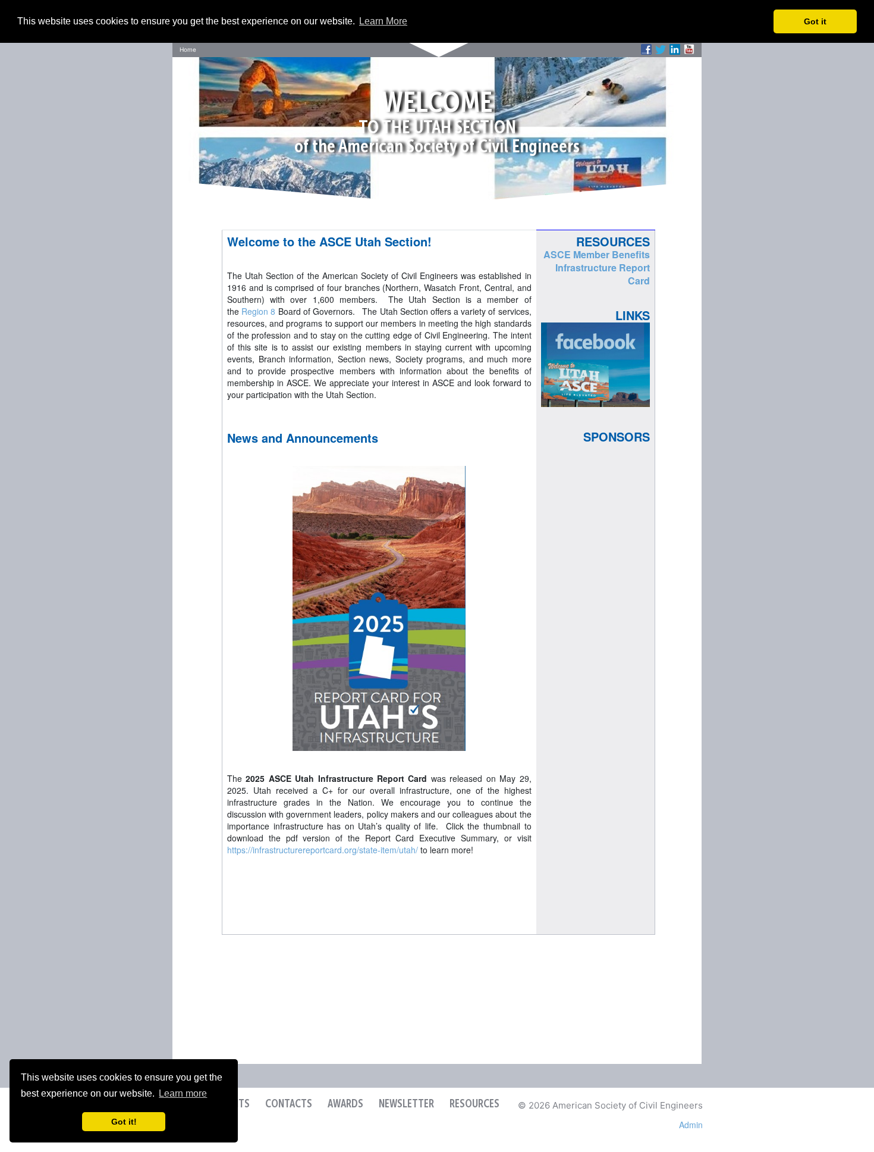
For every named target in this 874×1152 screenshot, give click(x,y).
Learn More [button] (383, 21)
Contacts (288, 1104)
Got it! (124, 1121)
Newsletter (406, 1104)
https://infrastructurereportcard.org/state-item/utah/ (322, 850)
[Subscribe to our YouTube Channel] (689, 49)
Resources (474, 1104)
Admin (691, 1125)
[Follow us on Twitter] (660, 49)
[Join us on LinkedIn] (674, 49)
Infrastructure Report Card (602, 274)
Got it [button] (815, 21)
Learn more (183, 1093)
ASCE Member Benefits (596, 254)
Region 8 (258, 311)
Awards (345, 1104)
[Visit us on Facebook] (646, 49)
